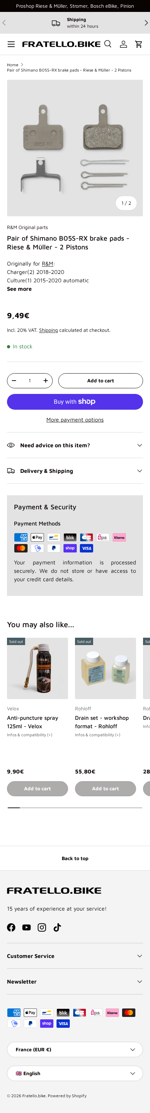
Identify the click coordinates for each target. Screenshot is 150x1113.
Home (12, 64)
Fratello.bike (34, 1095)
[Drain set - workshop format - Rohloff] (105, 668)
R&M (47, 263)
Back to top (75, 858)
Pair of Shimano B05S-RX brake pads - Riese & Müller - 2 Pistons (69, 70)
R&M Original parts (27, 227)
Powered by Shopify (67, 1095)
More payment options (75, 419)
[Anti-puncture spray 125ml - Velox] (37, 668)
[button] (139, 44)
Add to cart (100, 380)
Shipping (48, 330)
